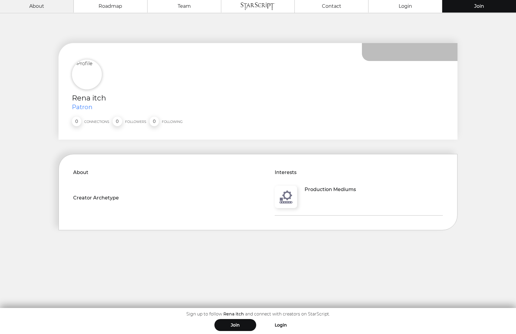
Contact (331, 6)
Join (479, 6)
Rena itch (89, 98)
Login (405, 6)
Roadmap (110, 6)
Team (184, 6)
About (36, 6)
